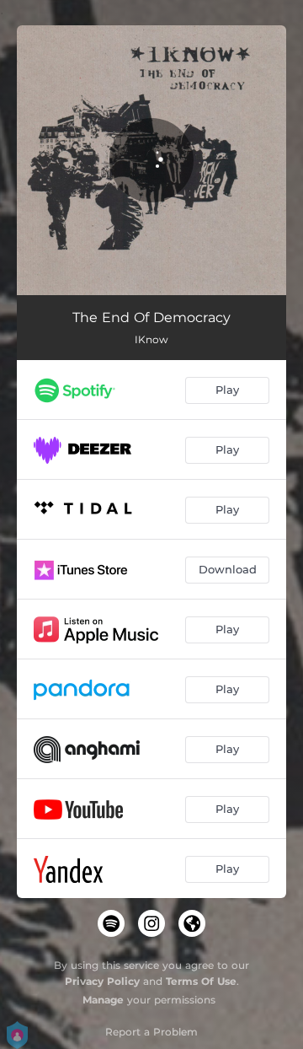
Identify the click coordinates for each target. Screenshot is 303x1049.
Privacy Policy (102, 981)
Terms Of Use (201, 981)
